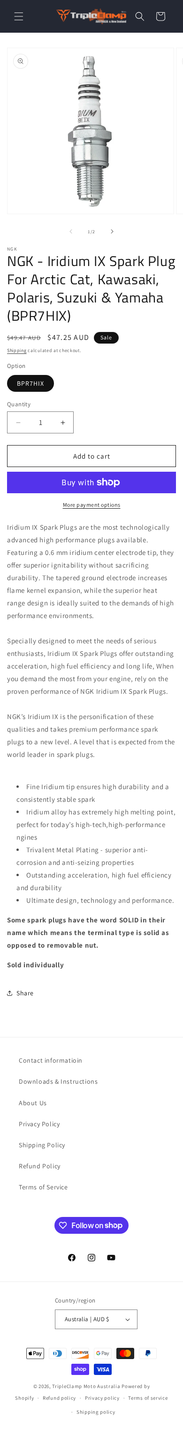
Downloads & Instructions (58, 1081)
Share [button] (25, 993)
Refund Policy (40, 1166)
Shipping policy (95, 1412)
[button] (18, 16)
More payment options (92, 504)
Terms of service (148, 1398)
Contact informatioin (51, 1060)
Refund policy (59, 1398)
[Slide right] (112, 231)
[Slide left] (71, 231)
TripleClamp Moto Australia (86, 1386)
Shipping (17, 350)
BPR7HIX (30, 383)
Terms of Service (43, 1187)
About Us (33, 1103)
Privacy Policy (39, 1124)
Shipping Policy (42, 1145)
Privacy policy (102, 1398)
